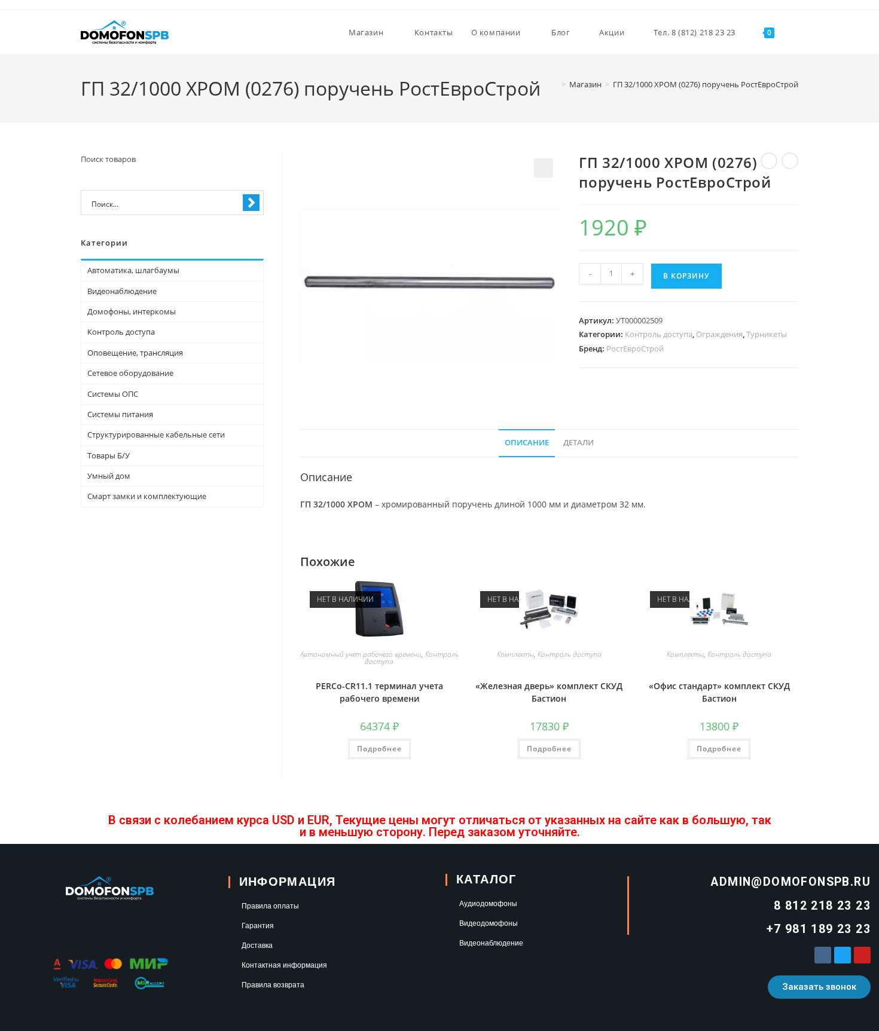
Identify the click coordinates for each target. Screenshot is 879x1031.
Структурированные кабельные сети (156, 434)
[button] (543, 168)
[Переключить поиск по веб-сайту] (795, 32)
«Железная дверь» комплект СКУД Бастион (548, 692)
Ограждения (719, 334)
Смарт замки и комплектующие (146, 496)
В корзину (686, 276)
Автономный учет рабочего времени (361, 654)
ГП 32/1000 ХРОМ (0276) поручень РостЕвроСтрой (705, 84)
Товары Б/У (108, 455)
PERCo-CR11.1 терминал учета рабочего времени (379, 692)
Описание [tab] (527, 443)
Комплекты (515, 654)
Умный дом (108, 475)
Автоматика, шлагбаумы (133, 270)
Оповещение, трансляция (135, 352)
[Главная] (555, 84)
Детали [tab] (578, 443)
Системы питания (120, 414)
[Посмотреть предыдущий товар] (769, 160)
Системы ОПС (112, 393)
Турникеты (766, 334)
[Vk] (822, 955)
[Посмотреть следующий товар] (790, 160)
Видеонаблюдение (122, 291)
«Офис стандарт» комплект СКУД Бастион (719, 692)
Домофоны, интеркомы (131, 311)
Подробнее (379, 749)
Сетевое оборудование (130, 373)
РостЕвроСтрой (635, 348)
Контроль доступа (658, 334)
